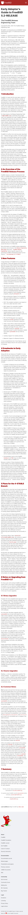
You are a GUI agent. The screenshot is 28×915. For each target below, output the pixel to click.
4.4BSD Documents (6, 869)
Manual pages (4, 861)
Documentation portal (6, 858)
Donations (3, 897)
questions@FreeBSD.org (16, 794)
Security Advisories (6, 851)
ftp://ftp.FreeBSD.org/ (17, 790)
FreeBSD (3, 837)
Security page (12, 542)
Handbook (6, 458)
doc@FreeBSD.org (14, 798)
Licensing (3, 900)
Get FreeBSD (4, 845)
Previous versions (5, 867)
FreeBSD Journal (5, 843)
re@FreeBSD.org (6, 115)
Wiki (2, 872)
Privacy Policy (4, 903)
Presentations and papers (7, 864)
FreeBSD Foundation (6, 840)
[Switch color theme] (2, 831)
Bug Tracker (4, 890)
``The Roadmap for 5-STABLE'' (13, 254)
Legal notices (4, 906)
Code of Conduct (5, 848)
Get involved (4, 879)
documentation (21, 793)
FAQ (12, 458)
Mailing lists (4, 885)
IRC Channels (4, 888)
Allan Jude (21, 806)
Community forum (5, 882)
